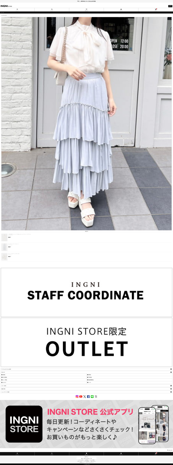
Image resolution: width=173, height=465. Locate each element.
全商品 (4, 374)
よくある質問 (86, 461)
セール (89, 382)
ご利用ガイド (81, 462)
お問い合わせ (93, 461)
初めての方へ (80, 461)
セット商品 (5, 379)
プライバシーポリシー (90, 462)
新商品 (89, 374)
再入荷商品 (5, 377)
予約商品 (90, 377)
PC (91, 458)
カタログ (4, 382)
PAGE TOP (170, 450)
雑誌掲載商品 (91, 379)
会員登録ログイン (170, 6)
